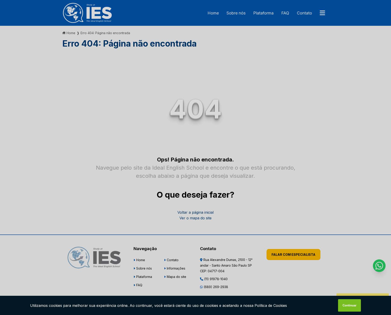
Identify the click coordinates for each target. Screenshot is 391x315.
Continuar (349, 305)
